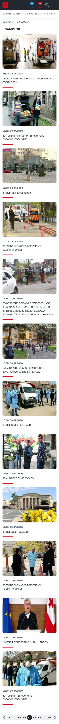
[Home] (5, 5)
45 (19, 717)
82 (49, 717)
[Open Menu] (53, 4)
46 (24, 717)
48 (34, 717)
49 (39, 717)
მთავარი (8, 22)
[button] (12, 14)
